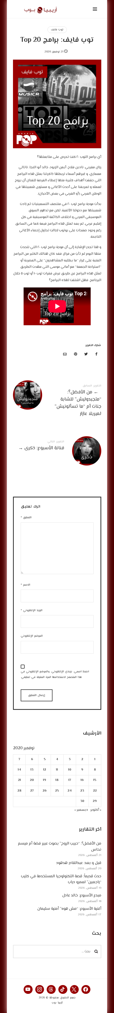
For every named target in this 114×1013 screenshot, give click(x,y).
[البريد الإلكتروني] (65, 355)
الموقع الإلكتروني (32, 636)
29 (95, 801)
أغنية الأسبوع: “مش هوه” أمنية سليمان (69, 909)
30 (82, 801)
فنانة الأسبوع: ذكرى (57, 446)
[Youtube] (28, 989)
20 (32, 780)
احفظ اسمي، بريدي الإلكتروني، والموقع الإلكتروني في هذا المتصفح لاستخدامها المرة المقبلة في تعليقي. (55, 674)
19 (44, 780)
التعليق (26, 517)
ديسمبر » (81, 809)
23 (82, 790)
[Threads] (51, 989)
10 (69, 769)
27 (32, 790)
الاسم (25, 585)
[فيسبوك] (96, 355)
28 (19, 790)
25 (57, 790)
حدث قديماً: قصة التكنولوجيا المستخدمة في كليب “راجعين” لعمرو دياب (61, 879)
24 (70, 790)
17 (69, 780)
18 (57, 780)
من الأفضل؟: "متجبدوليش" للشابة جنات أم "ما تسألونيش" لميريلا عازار (57, 401)
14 (19, 769)
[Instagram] (40, 989)
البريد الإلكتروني (31, 610)
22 (95, 790)
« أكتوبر (95, 809)
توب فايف (57, 29)
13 (31, 769)
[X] (74, 989)
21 (19, 780)
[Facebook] (86, 989)
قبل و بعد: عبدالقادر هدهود (78, 863)
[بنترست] (75, 355)
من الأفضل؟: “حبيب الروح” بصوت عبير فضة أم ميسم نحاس (59, 847)
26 (44, 790)
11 (57, 769)
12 (44, 769)
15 (94, 780)
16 (82, 780)
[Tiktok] (63, 989)
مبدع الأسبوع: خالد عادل (81, 895)
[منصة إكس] (86, 355)
